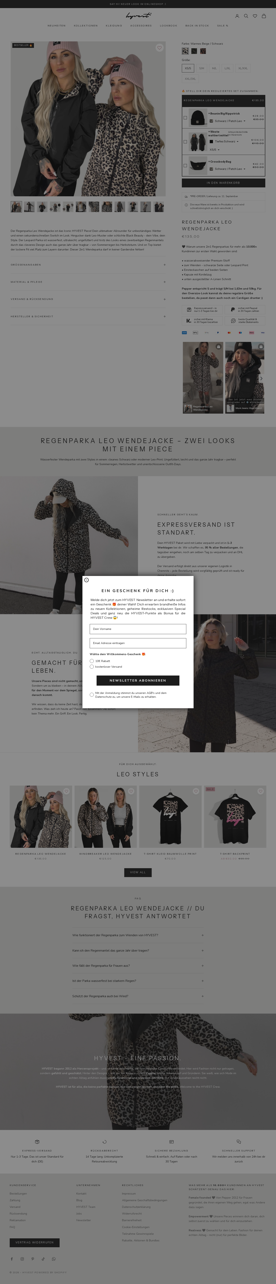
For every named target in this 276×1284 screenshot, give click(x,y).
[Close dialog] (86, 580)
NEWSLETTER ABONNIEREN (138, 680)
